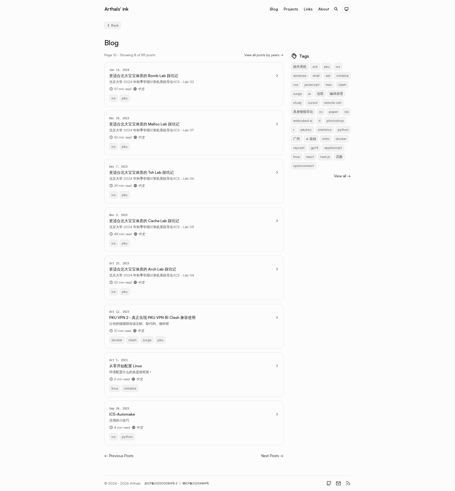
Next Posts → (272, 455)
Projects (291, 9)
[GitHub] (329, 483)
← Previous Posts (118, 455)
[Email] (338, 483)
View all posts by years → (263, 55)
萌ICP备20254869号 (195, 483)
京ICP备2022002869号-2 (160, 483)
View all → (342, 176)
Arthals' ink (116, 9)
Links (308, 9)
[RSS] (348, 483)
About (323, 9)
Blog (274, 9)
